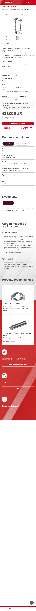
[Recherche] (32, 2)
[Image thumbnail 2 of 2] (16, 38)
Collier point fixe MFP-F (11, 304)
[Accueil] (8, 2)
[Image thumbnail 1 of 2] (6, 38)
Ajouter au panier (19, 123)
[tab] (7, 14)
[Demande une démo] (6, 609)
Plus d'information (7, 61)
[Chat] (10, 609)
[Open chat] (32, 603)
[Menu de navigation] (3, 2)
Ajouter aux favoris (9, 128)
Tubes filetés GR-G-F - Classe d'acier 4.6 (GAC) (17, 334)
